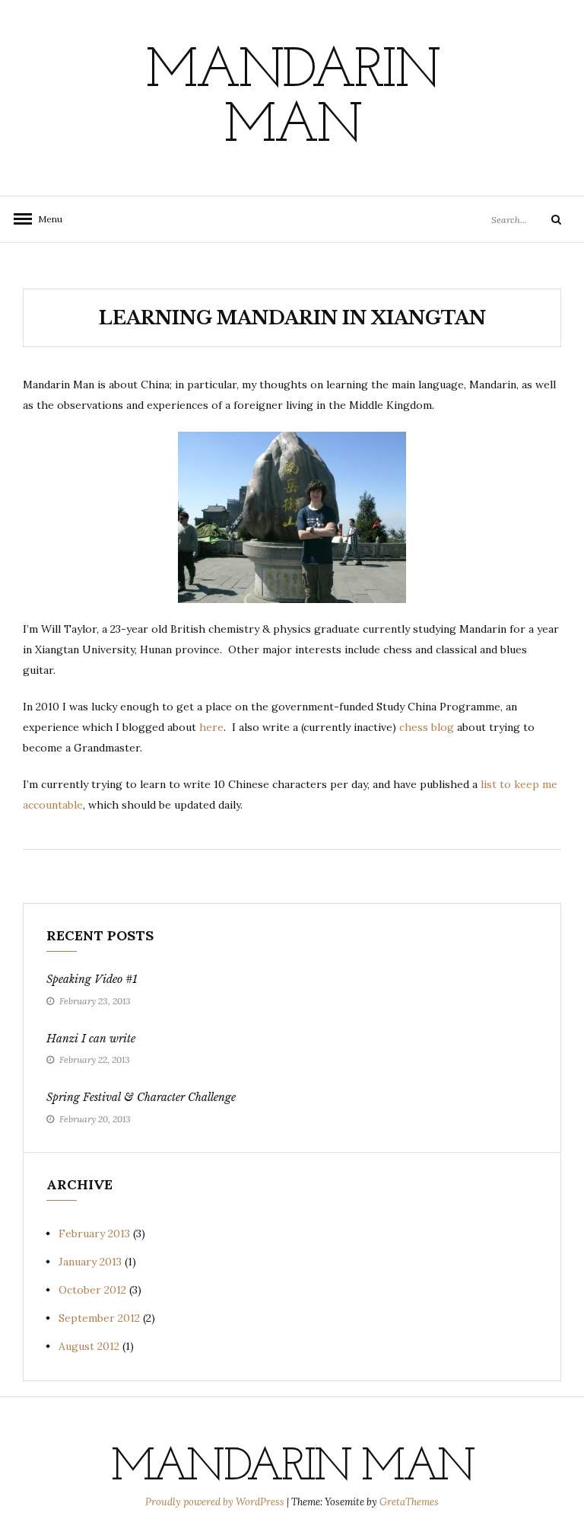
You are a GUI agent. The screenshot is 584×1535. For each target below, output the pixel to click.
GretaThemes (409, 1501)
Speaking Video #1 (92, 979)
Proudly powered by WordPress (216, 1501)
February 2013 (94, 1233)
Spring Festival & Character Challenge (141, 1097)
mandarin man (292, 100)
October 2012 (92, 1290)
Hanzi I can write (90, 1038)
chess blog (426, 727)
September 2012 (99, 1318)
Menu (45, 219)
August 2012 (89, 1346)
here (211, 727)
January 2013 (90, 1262)
